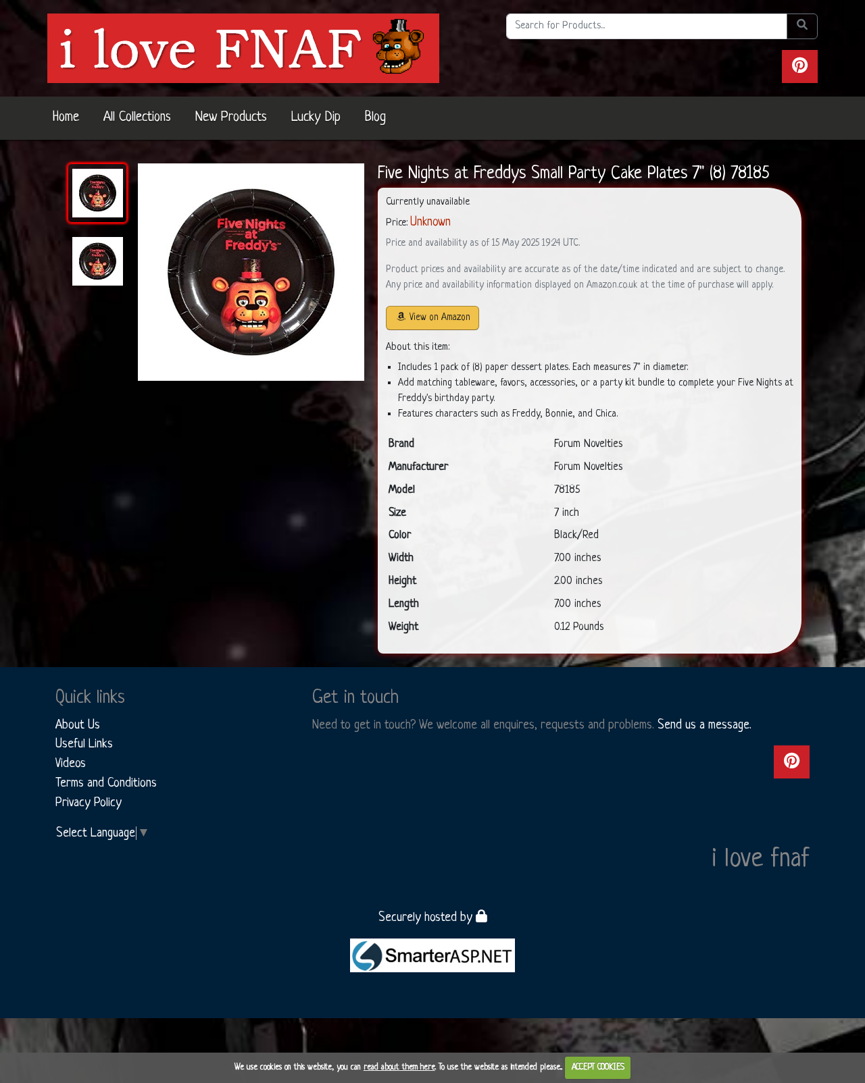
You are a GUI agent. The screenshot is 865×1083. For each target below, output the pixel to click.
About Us (77, 725)
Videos (70, 763)
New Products (231, 117)
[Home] (243, 48)
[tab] (97, 193)
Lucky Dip (316, 117)
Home (66, 117)
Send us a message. (704, 725)
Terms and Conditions (106, 783)
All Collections (137, 117)
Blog (375, 117)
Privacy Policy (88, 803)
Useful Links (84, 744)
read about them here (399, 1067)
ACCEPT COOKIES (598, 1067)
